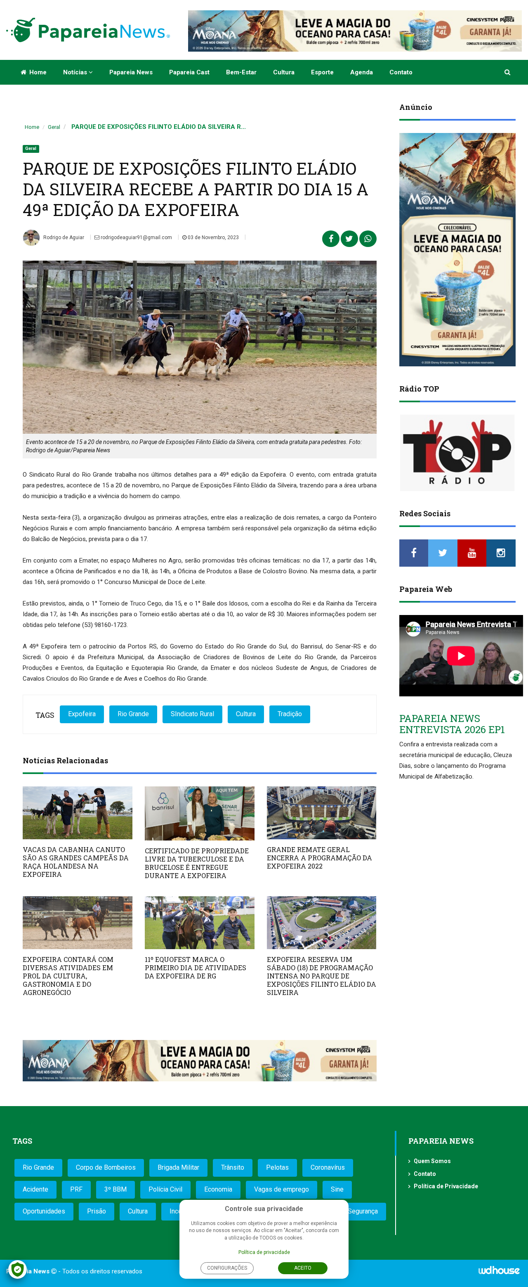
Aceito (302, 1268)
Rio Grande (133, 714)
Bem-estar (241, 72)
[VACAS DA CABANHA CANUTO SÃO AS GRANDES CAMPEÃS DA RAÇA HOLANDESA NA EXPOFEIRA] (77, 813)
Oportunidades (44, 1211)
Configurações (227, 1268)
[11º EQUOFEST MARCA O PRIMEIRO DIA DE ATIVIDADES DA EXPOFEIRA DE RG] (200, 923)
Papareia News (131, 72)
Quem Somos (432, 1161)
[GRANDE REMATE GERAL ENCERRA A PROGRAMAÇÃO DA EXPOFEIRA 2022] (322, 813)
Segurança (363, 1211)
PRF (76, 1189)
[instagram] (501, 553)
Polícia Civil (165, 1189)
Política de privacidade (264, 1252)
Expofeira (82, 714)
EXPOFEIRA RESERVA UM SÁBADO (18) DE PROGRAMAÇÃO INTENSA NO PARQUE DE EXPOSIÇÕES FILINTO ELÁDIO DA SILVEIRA (321, 976)
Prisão (96, 1211)
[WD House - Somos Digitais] (499, 1273)
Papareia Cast (189, 72)
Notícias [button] (76, 72)
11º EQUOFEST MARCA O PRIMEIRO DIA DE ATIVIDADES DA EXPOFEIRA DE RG (195, 967)
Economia (218, 1189)
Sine (337, 1189)
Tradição (290, 714)
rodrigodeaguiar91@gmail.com (135, 237)
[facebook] (414, 553)
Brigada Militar (178, 1167)
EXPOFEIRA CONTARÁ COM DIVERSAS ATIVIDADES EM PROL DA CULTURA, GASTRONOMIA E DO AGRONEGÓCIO (68, 976)
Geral (54, 127)
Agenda (361, 72)
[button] (508, 72)
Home (37, 72)
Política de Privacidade (446, 1186)
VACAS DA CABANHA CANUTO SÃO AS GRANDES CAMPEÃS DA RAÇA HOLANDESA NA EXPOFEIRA (76, 862)
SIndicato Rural (192, 714)
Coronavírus (328, 1167)
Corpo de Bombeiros (106, 1167)
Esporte (322, 72)
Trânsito (232, 1167)
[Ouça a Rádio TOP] (457, 453)
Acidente (35, 1189)
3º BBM (115, 1189)
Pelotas (277, 1167)
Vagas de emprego (281, 1189)
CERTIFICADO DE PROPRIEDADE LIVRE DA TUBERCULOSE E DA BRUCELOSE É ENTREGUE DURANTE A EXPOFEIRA (197, 863)
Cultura (284, 72)
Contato (400, 72)
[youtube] (472, 553)
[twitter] (442, 553)
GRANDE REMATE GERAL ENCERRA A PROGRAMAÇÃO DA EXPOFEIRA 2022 (319, 857)
